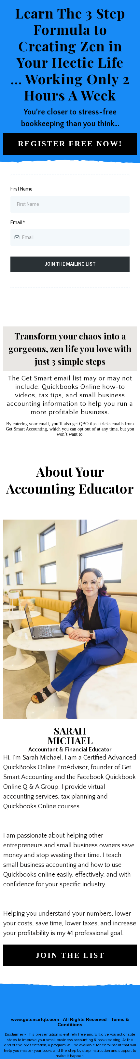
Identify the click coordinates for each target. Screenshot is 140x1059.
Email (17, 222)
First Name (21, 189)
